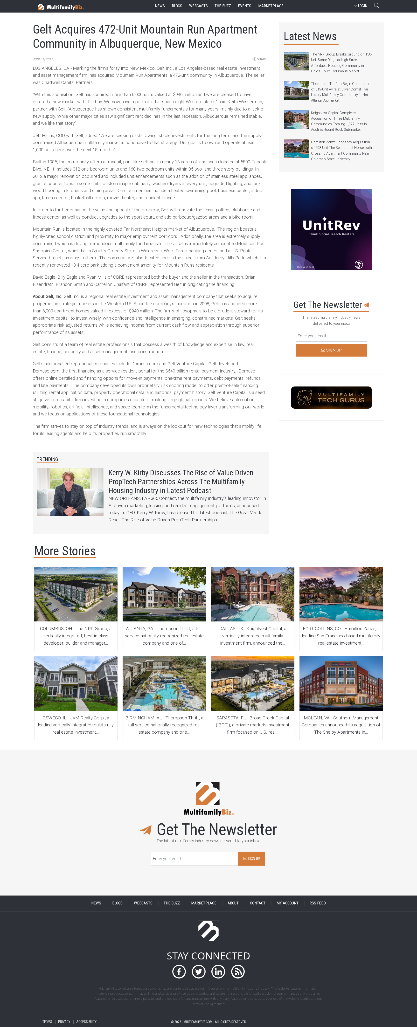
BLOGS (117, 903)
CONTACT (257, 903)
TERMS (47, 1022)
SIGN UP (253, 858)
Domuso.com (46, 371)
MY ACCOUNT (288, 903)
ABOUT (233, 903)
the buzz (223, 6)
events (244, 6)
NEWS (96, 903)
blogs (177, 6)
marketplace (271, 6)
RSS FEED (318, 903)
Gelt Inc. (71, 296)
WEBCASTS (143, 903)
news (160, 6)
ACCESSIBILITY (86, 1022)
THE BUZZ (172, 903)
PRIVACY (64, 1022)
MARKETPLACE (203, 903)
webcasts (198, 6)
